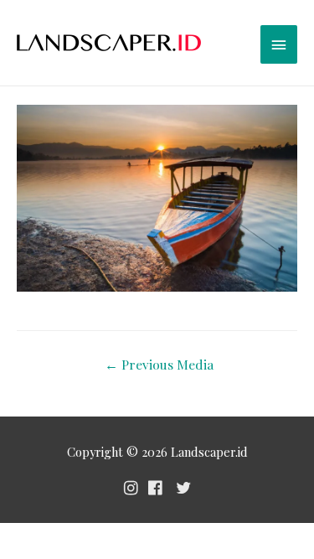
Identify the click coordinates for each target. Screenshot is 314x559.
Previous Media (159, 364)
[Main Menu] (278, 44)
